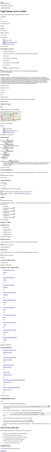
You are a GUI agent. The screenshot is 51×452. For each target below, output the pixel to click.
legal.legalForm (10, 144)
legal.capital (10, 151)
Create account (7, 3)
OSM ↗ (2, 125)
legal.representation (15, 161)
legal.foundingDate (9, 147)
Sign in (2, 3)
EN (2, 2)
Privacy (5, 450)
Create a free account (33, 70)
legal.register (10, 140)
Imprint (2, 450)
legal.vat (7, 154)
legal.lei (5, 157)
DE (1, 2)
